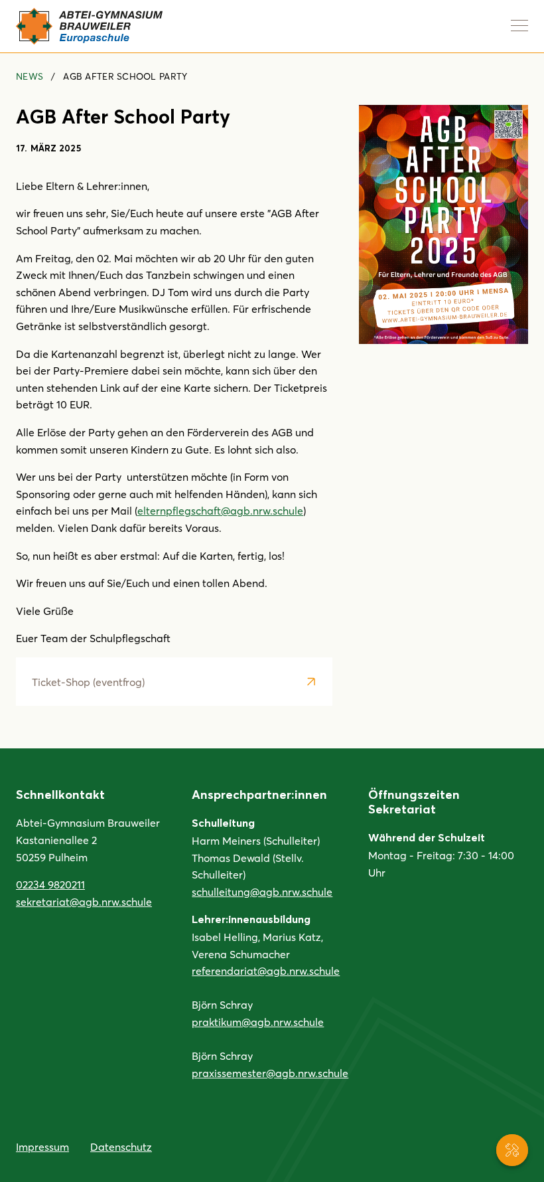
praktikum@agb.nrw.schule (258, 1022)
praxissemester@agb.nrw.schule (270, 1073)
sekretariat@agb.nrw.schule (84, 901)
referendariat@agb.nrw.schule (266, 970)
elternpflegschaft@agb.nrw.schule (220, 510)
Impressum (42, 1146)
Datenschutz (121, 1146)
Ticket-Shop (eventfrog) (88, 682)
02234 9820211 (50, 884)
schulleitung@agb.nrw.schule (262, 891)
